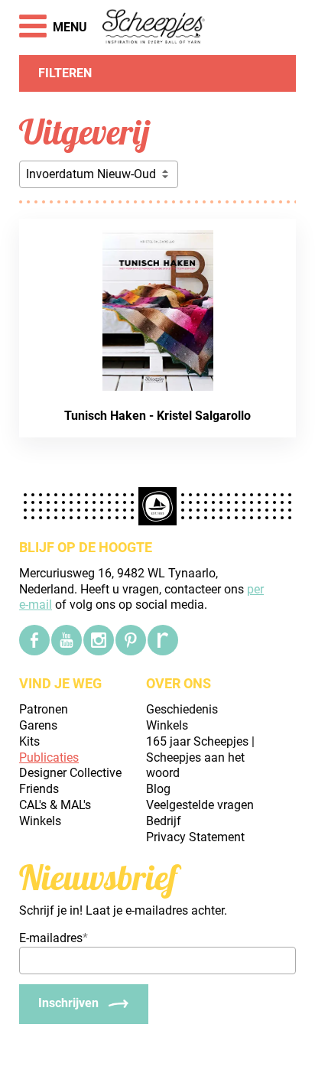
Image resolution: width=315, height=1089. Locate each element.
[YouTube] (66, 640)
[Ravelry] (163, 640)
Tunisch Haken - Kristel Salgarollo (157, 415)
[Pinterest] (130, 640)
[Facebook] (34, 640)
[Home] (154, 27)
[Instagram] (98, 640)
